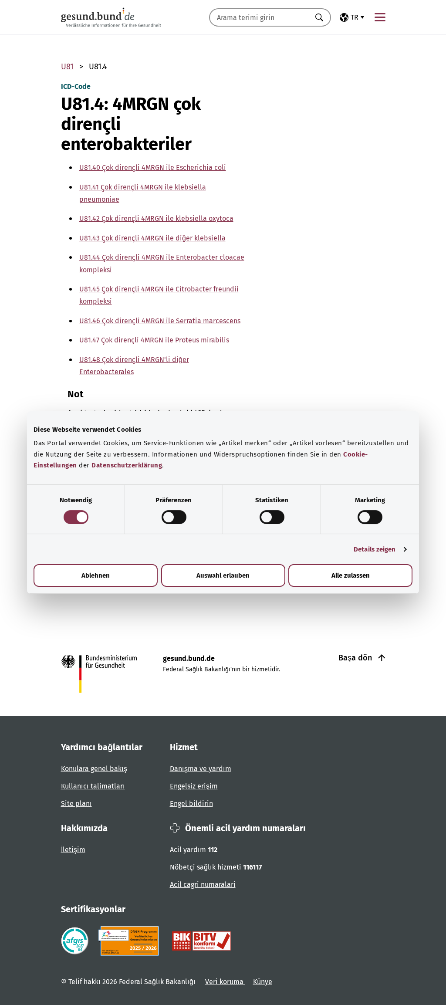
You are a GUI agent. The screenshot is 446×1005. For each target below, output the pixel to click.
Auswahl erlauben (223, 575)
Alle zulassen (350, 575)
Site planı (76, 803)
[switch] (174, 517)
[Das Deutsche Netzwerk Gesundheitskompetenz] (130, 941)
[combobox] (259, 17)
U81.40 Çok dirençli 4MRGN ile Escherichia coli (152, 167)
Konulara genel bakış (94, 769)
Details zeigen (374, 549)
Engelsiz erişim (194, 786)
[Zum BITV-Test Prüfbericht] (201, 941)
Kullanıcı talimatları (93, 786)
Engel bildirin (191, 803)
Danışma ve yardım (200, 769)
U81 (67, 66)
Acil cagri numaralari (203, 884)
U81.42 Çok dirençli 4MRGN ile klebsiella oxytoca (156, 218)
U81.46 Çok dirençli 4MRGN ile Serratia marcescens (159, 321)
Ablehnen (95, 575)
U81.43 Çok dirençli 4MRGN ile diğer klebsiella (152, 238)
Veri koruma (225, 982)
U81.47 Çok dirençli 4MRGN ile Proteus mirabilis (154, 340)
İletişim (73, 850)
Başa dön (356, 658)
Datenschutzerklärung (126, 465)
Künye (262, 982)
